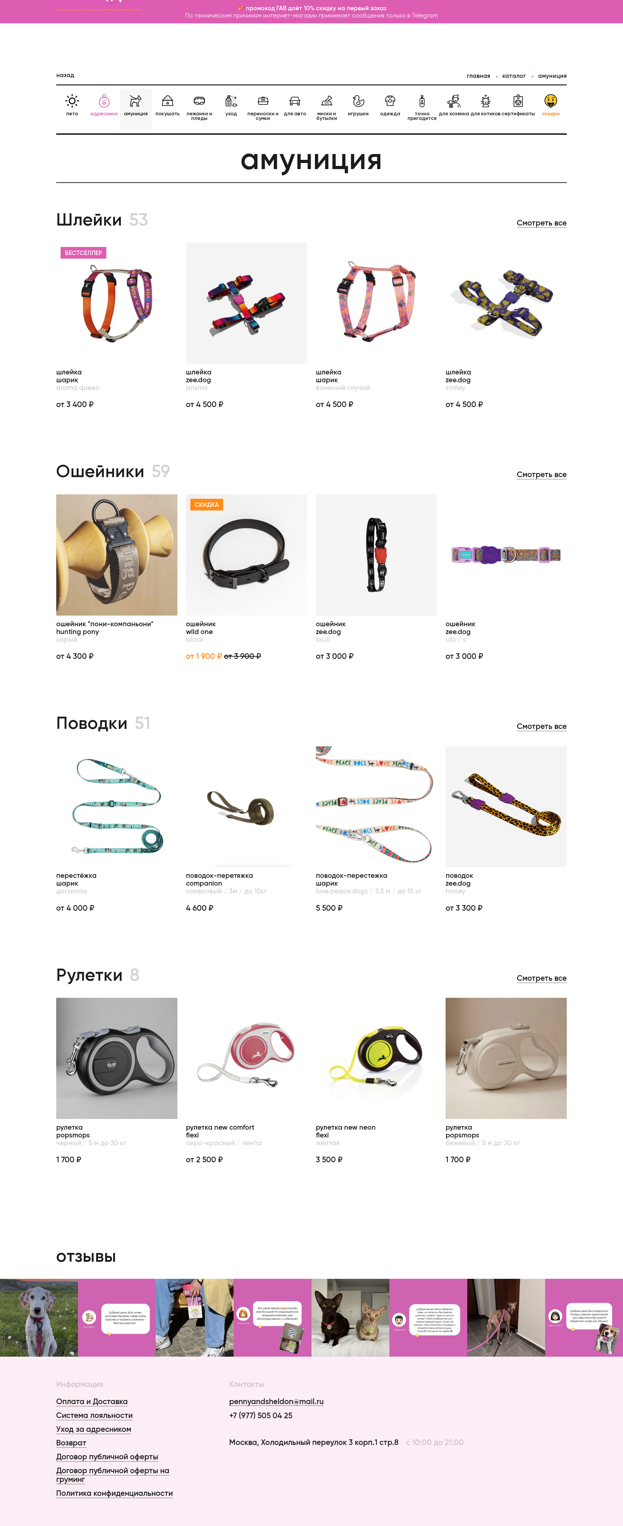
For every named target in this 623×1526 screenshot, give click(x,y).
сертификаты (518, 113)
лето (72, 113)
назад (65, 75)
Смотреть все (542, 222)
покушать (168, 113)
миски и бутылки (326, 115)
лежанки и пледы (199, 115)
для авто (295, 113)
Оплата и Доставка (92, 1401)
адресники (104, 113)
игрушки (358, 113)
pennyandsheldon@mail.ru (276, 1401)
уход (231, 113)
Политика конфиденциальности (114, 1493)
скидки (551, 113)
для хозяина (454, 113)
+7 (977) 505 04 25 (260, 1415)
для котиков (486, 113)
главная (478, 75)
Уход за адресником (93, 1429)
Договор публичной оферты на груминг (112, 1475)
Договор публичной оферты (107, 1456)
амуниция (136, 113)
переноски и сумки (263, 115)
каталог (514, 75)
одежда (390, 113)
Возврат (71, 1442)
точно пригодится (422, 115)
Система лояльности (94, 1415)
